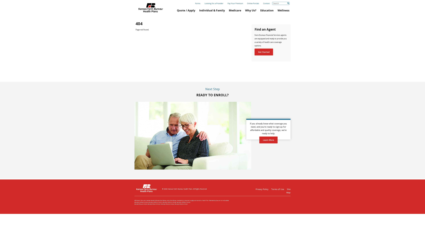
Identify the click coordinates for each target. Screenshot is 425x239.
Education (267, 10)
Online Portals (253, 3)
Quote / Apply (186, 10)
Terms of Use (277, 189)
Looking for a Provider (214, 3)
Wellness (283, 10)
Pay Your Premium (235, 3)
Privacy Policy (262, 189)
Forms (197, 3)
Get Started (263, 52)
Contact (266, 3)
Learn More (268, 140)
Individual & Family (212, 10)
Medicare (235, 10)
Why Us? (250, 10)
